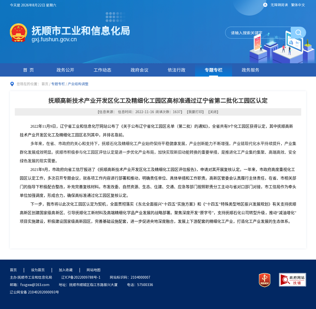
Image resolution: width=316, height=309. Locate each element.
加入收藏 (66, 269)
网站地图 (93, 269)
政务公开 (65, 69)
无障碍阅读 (279, 4)
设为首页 (38, 269)
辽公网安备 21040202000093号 (34, 291)
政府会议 (139, 69)
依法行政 (176, 69)
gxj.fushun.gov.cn (54, 39)
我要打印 (195, 111)
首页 (29, 69)
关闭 (213, 111)
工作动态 (102, 69)
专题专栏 (213, 69)
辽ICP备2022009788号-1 (80, 277)
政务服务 (250, 69)
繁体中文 (298, 4)
